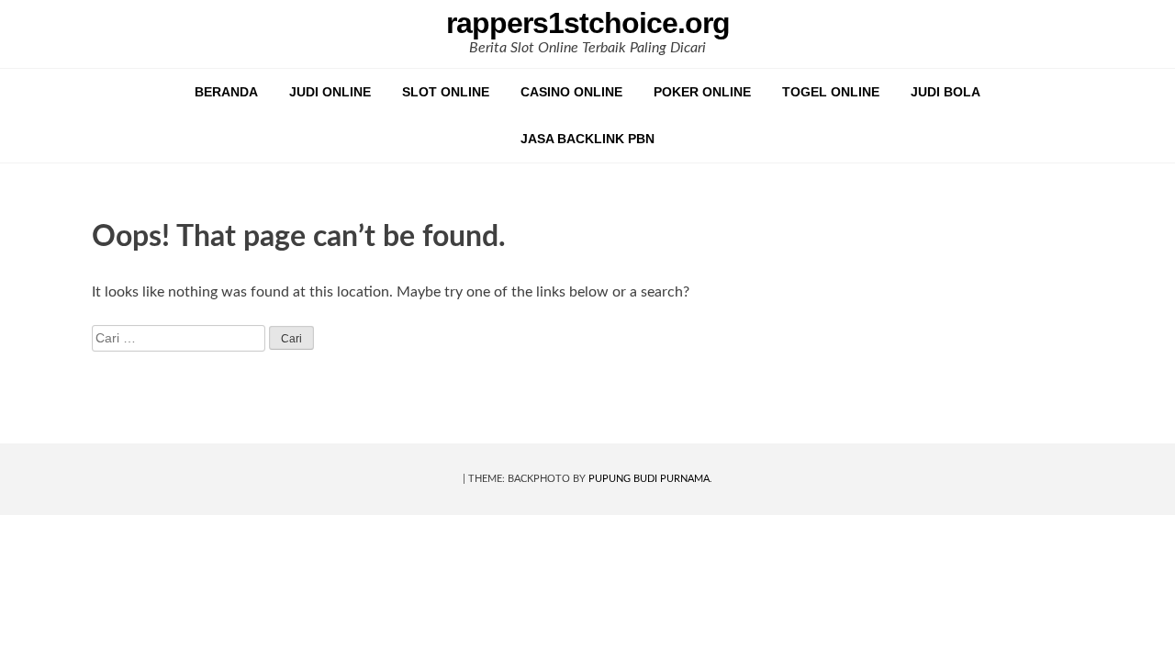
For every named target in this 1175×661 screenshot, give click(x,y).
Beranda (226, 91)
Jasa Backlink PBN (587, 138)
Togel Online (830, 91)
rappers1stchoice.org (588, 22)
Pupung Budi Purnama (649, 479)
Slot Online (445, 91)
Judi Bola (945, 91)
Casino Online (571, 91)
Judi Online (330, 91)
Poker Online (702, 91)
